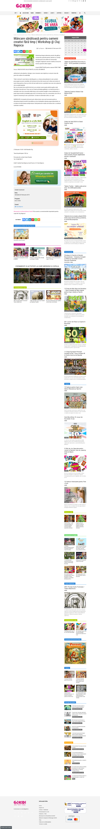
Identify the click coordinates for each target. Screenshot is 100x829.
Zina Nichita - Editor (68, 262)
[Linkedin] (75, 1)
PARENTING (73, 12)
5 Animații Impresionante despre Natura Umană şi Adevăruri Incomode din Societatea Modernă (79, 734)
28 (78, 52)
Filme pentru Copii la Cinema (19, 240)
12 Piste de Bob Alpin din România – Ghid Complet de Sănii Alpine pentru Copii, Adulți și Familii (75, 290)
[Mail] (77, 1)
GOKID (65, 65)
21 (78, 50)
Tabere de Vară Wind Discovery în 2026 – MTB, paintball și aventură (75, 62)
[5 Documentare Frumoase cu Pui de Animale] (67, 747)
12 (72, 47)
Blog (74, 778)
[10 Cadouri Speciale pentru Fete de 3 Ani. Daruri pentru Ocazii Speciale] (81, 674)
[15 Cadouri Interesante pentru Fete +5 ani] (75, 495)
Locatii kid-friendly (19, 244)
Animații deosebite (70, 702)
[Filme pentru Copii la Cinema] (21, 234)
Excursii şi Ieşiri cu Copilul (70, 279)
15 (81, 47)
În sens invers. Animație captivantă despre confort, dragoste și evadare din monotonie (79, 714)
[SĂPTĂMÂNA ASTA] (53, 275)
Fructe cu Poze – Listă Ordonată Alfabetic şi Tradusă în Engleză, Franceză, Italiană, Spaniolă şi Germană (68, 525)
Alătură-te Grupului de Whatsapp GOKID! (48, 818)
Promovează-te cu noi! (44, 811)
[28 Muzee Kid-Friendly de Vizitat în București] (81, 555)
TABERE (32, 12)
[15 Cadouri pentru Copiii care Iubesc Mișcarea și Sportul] (75, 400)
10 (65, 47)
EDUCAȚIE (66, 12)
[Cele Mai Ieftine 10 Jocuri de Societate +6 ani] (75, 430)
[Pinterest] (79, 1)
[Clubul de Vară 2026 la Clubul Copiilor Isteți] (75, 135)
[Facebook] (69, 1)
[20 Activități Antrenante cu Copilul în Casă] (67, 762)
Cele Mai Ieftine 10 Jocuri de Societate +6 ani (73, 418)
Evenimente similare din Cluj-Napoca (24, 226)
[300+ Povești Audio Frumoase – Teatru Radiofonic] (21, 295)
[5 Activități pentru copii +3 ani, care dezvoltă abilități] (69, 626)
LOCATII (52, 12)
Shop (40, 820)
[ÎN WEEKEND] (37, 275)
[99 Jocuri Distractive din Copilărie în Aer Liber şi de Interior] (53, 295)
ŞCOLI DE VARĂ (26, 12)
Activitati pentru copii (20, 287)
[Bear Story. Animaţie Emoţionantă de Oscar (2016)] (67, 728)
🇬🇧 (79, 12)
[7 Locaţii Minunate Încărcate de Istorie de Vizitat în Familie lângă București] (69, 555)
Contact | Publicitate (43, 809)
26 (72, 52)
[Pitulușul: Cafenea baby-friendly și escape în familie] (37, 252)
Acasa (40, 805)
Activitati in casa (76, 763)
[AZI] (21, 275)
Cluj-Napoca (41, 48)
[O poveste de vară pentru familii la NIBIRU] (21, 252)
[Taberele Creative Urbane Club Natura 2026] (75, 105)
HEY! (16, 12)
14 (78, 47)
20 (75, 50)
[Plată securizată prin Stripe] (72, 818)
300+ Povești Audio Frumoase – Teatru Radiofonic (74, 587)
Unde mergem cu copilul (69, 342)
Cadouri (66, 407)
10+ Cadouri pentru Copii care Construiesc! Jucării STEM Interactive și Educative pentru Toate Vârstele (81, 695)
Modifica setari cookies (6, 827)
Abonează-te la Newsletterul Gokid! (23, 211)
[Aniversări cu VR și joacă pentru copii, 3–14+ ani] (53, 252)
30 (75, 43)
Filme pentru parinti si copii (78, 749)
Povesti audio (67, 607)
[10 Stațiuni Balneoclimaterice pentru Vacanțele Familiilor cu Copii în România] (69, 541)
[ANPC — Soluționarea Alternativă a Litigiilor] (75, 804)
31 (78, 43)
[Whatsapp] (27, 51)
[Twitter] (83, 1)
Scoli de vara (67, 112)
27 (65, 43)
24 (65, 52)
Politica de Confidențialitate (45, 822)
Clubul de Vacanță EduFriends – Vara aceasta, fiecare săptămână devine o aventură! (74, 154)
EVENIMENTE (38, 12)
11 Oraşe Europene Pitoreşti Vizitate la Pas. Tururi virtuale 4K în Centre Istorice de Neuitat (74, 353)
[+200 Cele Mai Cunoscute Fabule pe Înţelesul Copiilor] (37, 295)
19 (72, 50)
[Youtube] (85, 1)
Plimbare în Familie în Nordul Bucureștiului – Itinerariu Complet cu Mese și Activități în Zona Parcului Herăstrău (75, 257)
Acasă (15, 34)
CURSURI (45, 12)
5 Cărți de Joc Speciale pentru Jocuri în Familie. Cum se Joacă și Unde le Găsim (75, 450)
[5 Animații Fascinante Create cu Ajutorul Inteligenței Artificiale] (67, 707)
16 (84, 47)
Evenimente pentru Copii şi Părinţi (24, 34)
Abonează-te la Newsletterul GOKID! (47, 815)
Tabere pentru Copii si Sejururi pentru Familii (73, 82)
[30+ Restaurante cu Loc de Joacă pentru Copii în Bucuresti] (81, 569)
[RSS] (81, 1)
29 (72, 43)
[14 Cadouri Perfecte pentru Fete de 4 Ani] (69, 674)
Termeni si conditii (43, 824)
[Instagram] (73, 1)
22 (81, 50)
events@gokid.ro (25, 809)
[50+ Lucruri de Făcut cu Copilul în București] (75, 335)
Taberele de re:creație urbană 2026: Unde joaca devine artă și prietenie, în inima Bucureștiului (75, 217)
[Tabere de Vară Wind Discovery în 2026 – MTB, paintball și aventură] (75, 75)
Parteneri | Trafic (43, 813)
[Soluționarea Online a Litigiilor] (75, 810)
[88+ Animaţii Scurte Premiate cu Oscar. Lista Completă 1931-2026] (67, 721)
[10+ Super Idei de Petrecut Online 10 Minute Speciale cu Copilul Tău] (67, 777)
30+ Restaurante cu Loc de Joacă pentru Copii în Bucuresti (81, 575)
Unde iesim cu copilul (71, 535)
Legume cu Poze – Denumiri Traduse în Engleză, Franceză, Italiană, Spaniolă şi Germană (80, 525)
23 (84, 50)
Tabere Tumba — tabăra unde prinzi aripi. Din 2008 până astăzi (75, 187)
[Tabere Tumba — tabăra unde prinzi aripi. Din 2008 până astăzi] (75, 199)
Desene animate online (77, 709)
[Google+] (71, 1)
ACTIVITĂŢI (59, 12)
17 (65, 50)
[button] (84, 13)
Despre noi (41, 807)
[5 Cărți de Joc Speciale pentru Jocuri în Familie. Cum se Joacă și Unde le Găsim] (75, 464)
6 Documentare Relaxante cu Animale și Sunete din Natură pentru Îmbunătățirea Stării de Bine (79, 754)
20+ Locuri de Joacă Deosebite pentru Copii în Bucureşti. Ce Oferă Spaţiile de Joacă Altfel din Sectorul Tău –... (69, 576)
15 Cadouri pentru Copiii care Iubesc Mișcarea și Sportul (73, 388)
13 (75, 47)
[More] (30, 51)
